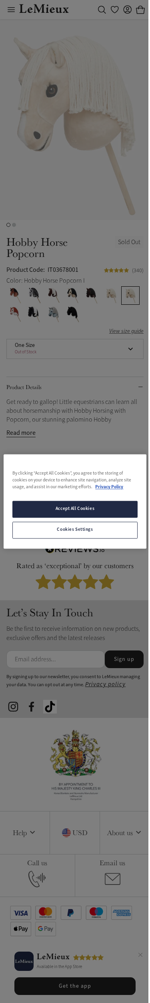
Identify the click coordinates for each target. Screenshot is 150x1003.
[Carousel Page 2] (14, 225)
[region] (75, 501)
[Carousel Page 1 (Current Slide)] (8, 225)
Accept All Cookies (75, 509)
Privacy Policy (109, 487)
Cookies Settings (75, 530)
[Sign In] (127, 9)
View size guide (126, 331)
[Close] (140, 956)
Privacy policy (105, 684)
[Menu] (11, 9)
